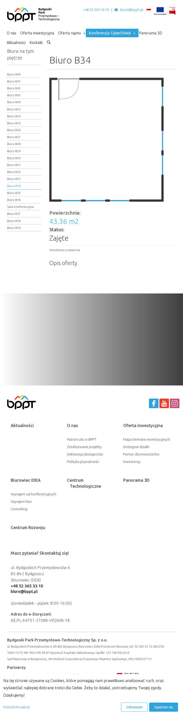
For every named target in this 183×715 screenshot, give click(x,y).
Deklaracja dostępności (85, 454)
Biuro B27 (13, 137)
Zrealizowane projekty (84, 447)
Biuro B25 (13, 123)
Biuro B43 (13, 95)
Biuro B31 (13, 165)
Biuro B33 (13, 178)
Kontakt (36, 42)
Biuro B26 (13, 130)
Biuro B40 (13, 74)
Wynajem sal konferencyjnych (33, 494)
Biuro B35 (13, 193)
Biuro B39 (13, 227)
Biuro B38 (13, 220)
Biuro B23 (13, 109)
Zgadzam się (163, 707)
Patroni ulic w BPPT (82, 439)
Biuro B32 (13, 171)
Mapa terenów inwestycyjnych (146, 439)
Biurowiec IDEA (26, 480)
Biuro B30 (13, 158)
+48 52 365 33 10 (96, 10)
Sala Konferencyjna (20, 206)
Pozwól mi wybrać (16, 707)
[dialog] (91, 694)
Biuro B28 (13, 144)
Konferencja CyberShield (110, 33)
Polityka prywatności (83, 462)
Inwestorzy (131, 462)
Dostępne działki (136, 447)
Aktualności (16, 42)
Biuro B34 (13, 186)
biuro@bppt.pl (131, 10)
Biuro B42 (13, 88)
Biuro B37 (13, 213)
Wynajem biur (21, 501)
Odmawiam (134, 707)
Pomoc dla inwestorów (141, 454)
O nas (11, 33)
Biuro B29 (13, 151)
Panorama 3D (150, 33)
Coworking (19, 509)
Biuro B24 (13, 116)
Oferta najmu (69, 33)
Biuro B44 (13, 102)
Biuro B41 (13, 81)
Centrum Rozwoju (28, 527)
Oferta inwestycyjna (37, 33)
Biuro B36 (13, 199)
